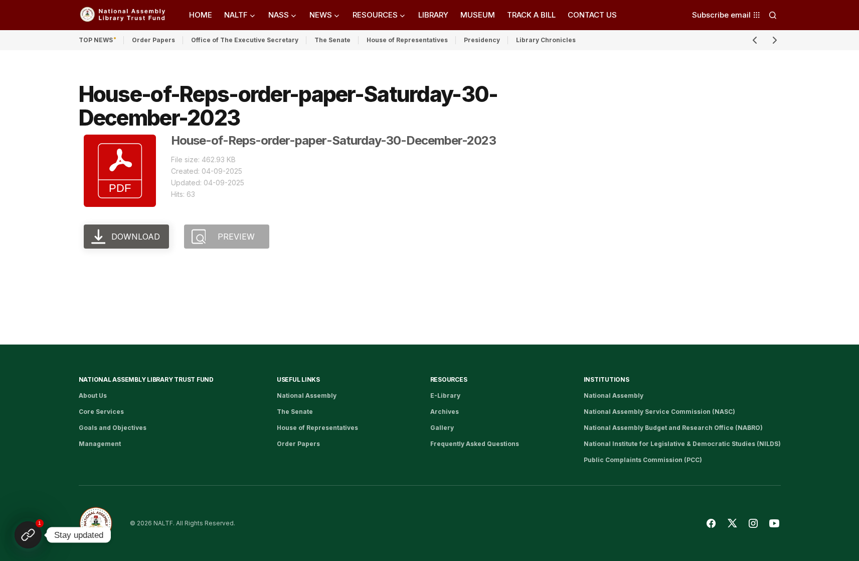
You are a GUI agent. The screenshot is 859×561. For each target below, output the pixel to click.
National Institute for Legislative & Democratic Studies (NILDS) (682, 443)
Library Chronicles (546, 40)
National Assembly (306, 395)
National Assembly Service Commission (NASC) (659, 411)
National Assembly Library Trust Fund (146, 379)
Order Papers (153, 40)
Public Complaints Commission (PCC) (643, 460)
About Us (93, 395)
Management (100, 443)
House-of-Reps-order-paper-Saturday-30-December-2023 (333, 140)
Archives (444, 411)
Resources (448, 379)
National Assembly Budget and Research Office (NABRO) (673, 427)
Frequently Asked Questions (474, 443)
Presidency (482, 40)
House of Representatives (407, 40)
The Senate (332, 40)
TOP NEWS (96, 40)
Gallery (442, 427)
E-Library (445, 395)
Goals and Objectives (112, 427)
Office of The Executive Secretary (244, 40)
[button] (773, 15)
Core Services (101, 411)
